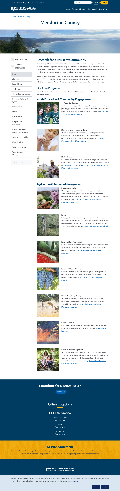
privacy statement (74, 481)
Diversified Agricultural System (20, 100)
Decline (95, 487)
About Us (15, 79)
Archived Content (18, 163)
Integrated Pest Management (17, 123)
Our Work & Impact (78, 9)
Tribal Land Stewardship (20, 137)
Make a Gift (61, 392)
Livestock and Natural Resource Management (20, 130)
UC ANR (13, 17)
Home (14, 74)
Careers (13, 3)
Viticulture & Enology (19, 147)
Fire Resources (17, 117)
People (19, 3)
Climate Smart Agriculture (21, 94)
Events (30, 3)
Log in (96, 2)
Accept (105, 487)
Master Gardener (18, 142)
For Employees (39, 3)
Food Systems (17, 107)
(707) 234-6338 (60, 427)
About (68, 9)
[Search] (91, 2)
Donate (104, 2)
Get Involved (92, 9)
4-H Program (16, 89)
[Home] (23, 9)
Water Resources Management (17, 153)
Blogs (25, 3)
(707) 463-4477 (60, 434)
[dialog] (60, 483)
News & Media (103, 9)
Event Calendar (17, 84)
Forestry (15, 112)
